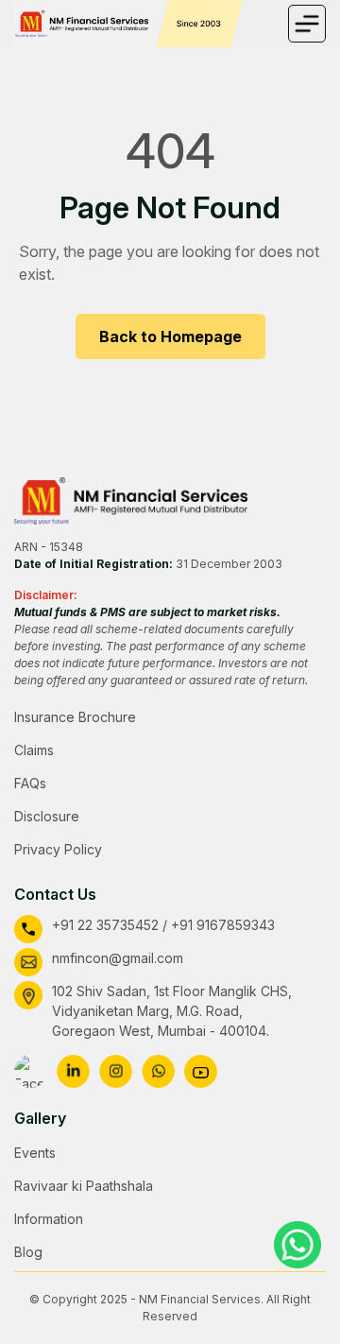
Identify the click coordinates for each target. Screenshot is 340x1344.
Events (35, 1153)
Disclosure (46, 816)
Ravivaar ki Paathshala (83, 1186)
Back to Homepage (170, 336)
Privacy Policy (58, 849)
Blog (28, 1252)
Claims (34, 750)
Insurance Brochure (75, 717)
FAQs (30, 783)
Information (48, 1219)
